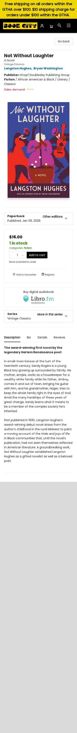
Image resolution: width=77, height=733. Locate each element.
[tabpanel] (38, 409)
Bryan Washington (48, 68)
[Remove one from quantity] (12, 255)
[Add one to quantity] (22, 255)
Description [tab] (12, 337)
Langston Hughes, (18, 68)
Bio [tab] (29, 337)
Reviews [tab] (59, 337)
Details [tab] (42, 337)
